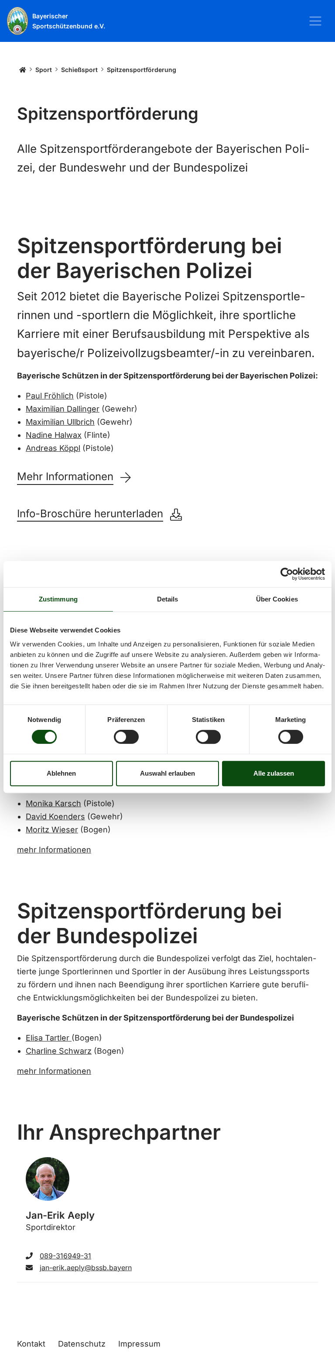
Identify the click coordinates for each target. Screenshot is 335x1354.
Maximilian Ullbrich (60, 421)
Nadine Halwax (54, 435)
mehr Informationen (54, 849)
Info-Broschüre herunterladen (90, 514)
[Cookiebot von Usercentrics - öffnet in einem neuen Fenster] (287, 574)
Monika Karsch (53, 803)
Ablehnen (61, 773)
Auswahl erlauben (167, 773)
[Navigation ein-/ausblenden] (315, 21)
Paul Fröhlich (50, 395)
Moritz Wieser (52, 829)
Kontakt (31, 1343)
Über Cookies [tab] (277, 599)
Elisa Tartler (49, 1037)
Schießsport (79, 69)
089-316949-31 (65, 1255)
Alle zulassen (273, 773)
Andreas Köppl (53, 448)
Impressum (139, 1343)
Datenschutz (82, 1343)
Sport (43, 69)
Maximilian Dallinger (62, 408)
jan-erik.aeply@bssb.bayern (86, 1267)
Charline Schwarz (59, 1050)
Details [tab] (167, 599)
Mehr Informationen (65, 477)
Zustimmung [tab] (58, 599)
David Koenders (55, 816)
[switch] (126, 737)
